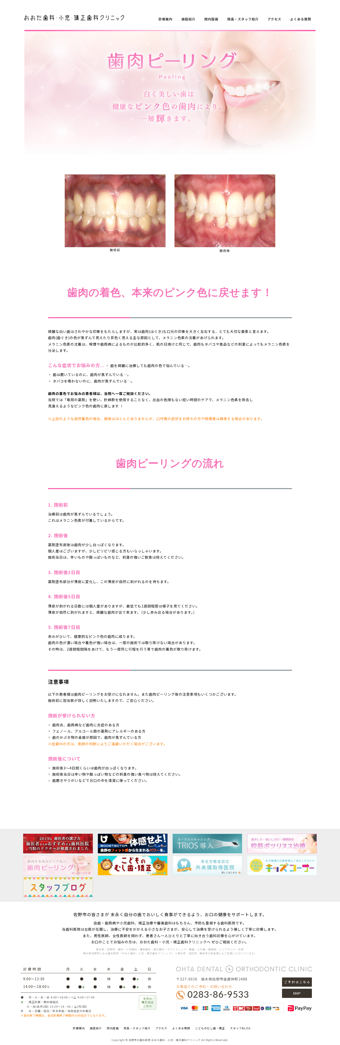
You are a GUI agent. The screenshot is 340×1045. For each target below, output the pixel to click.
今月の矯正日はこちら (148, 1002)
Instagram (333, 104)
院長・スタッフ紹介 (243, 19)
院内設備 (211, 19)
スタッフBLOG (240, 1028)
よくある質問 (300, 19)
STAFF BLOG (333, 80)
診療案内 (165, 19)
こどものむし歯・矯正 (210, 1028)
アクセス (274, 19)
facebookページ (333, 92)
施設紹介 (188, 19)
